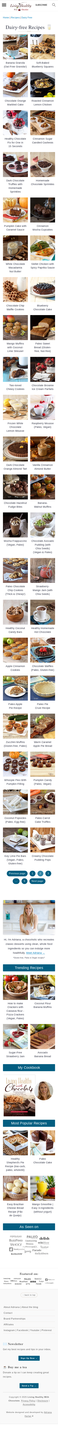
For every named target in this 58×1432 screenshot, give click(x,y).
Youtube (34, 1330)
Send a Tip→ (29, 1386)
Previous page (17, 873)
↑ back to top (29, 1295)
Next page (37, 881)
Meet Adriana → (35, 952)
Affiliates (9, 1324)
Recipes (15, 17)
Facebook (22, 1330)
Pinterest (47, 1330)
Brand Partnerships (14, 1319)
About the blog (30, 1307)
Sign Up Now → (29, 1358)
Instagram (9, 1330)
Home (6, 17)
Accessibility (29, 1404)
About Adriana (12, 1307)
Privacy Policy (28, 1401)
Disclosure (42, 1401)
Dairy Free (26, 17)
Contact (8, 1313)
